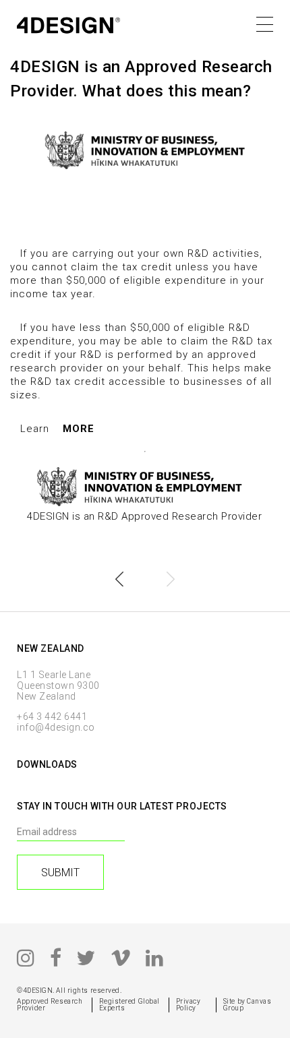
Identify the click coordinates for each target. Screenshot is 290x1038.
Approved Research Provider (49, 1005)
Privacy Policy (188, 1005)
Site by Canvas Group (247, 1005)
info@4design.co (56, 727)
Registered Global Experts (129, 1005)
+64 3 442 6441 (52, 716)
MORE (78, 429)
